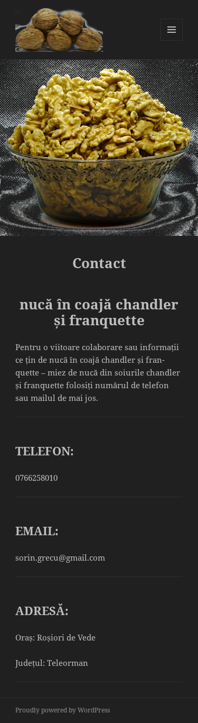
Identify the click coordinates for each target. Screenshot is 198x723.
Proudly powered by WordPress (62, 710)
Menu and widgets (172, 40)
